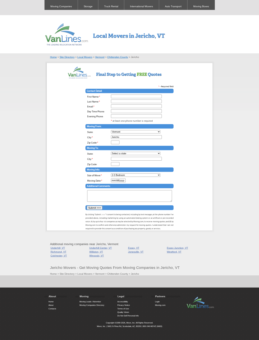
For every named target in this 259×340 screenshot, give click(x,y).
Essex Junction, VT (177, 248)
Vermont (99, 57)
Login (157, 302)
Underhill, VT (58, 248)
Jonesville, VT (136, 251)
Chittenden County (117, 57)
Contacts (52, 309)
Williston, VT (96, 251)
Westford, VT (174, 251)
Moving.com (160, 305)
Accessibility (122, 302)
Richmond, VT (58, 251)
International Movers (141, 6)
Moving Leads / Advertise (90, 302)
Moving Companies (61, 6)
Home (53, 57)
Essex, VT (133, 248)
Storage (88, 6)
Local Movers (84, 57)
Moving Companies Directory (91, 305)
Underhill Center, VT (100, 248)
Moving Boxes (201, 6)
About (50, 305)
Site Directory (67, 57)
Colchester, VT (59, 255)
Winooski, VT (96, 255)
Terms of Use (123, 309)
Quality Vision (123, 312)
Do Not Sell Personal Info (128, 316)
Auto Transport (173, 6)
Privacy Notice (123, 305)
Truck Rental (111, 6)
